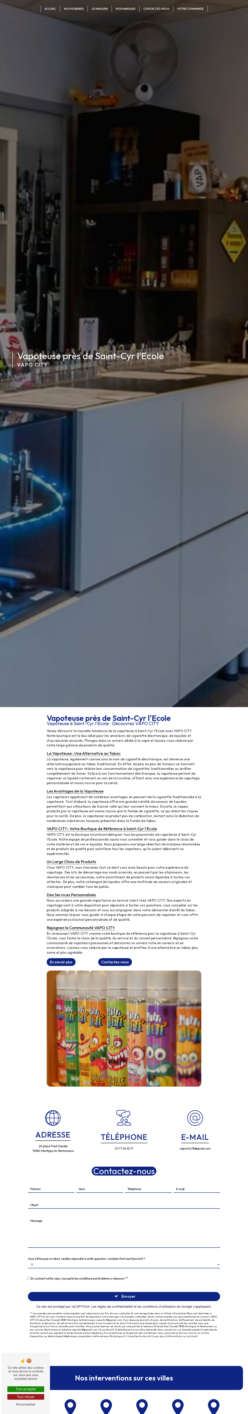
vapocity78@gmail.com (195, 1148)
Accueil (50, 8)
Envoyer (128, 1296)
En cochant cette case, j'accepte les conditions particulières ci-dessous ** (79, 1278)
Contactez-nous (156, 8)
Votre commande (190, 8)
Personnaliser (26, 1404)
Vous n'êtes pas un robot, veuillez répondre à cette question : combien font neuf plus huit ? (86, 1259)
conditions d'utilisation (159, 1306)
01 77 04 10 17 (124, 1148)
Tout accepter (26, 1389)
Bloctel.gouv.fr (118, 1336)
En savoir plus (61, 962)
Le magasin (100, 8)
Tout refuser (26, 1397)
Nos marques (125, 8)
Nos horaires (74, 8)
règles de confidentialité (115, 1306)
